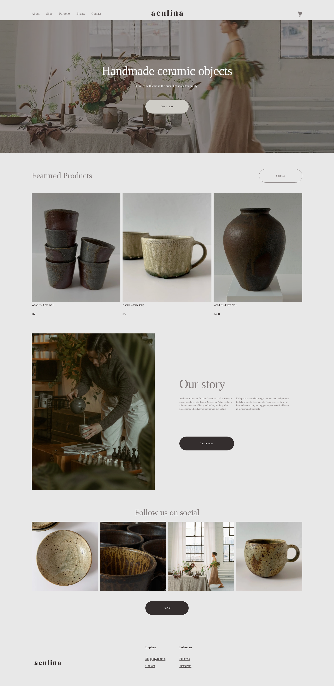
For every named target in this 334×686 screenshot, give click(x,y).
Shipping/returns (155, 658)
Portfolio (64, 13)
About (35, 13)
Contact (96, 13)
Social (167, 607)
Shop (49, 13)
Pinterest (184, 658)
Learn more (167, 106)
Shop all (280, 175)
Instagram (185, 665)
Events (81, 13)
